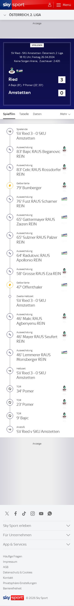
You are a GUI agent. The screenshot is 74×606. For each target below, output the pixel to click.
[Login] (50, 5)
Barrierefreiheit (12, 588)
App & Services (15, 544)
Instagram (33, 513)
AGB (5, 567)
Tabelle (24, 114)
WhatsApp (50, 513)
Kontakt (8, 577)
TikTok (24, 513)
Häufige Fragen (12, 556)
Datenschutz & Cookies (17, 572)
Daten (37, 114)
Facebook (16, 513)
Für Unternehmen (17, 535)
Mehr (63, 114)
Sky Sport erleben (17, 525)
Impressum (10, 561)
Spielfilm (9, 114)
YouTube (41, 513)
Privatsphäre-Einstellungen (20, 583)
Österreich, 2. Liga (25, 15)
